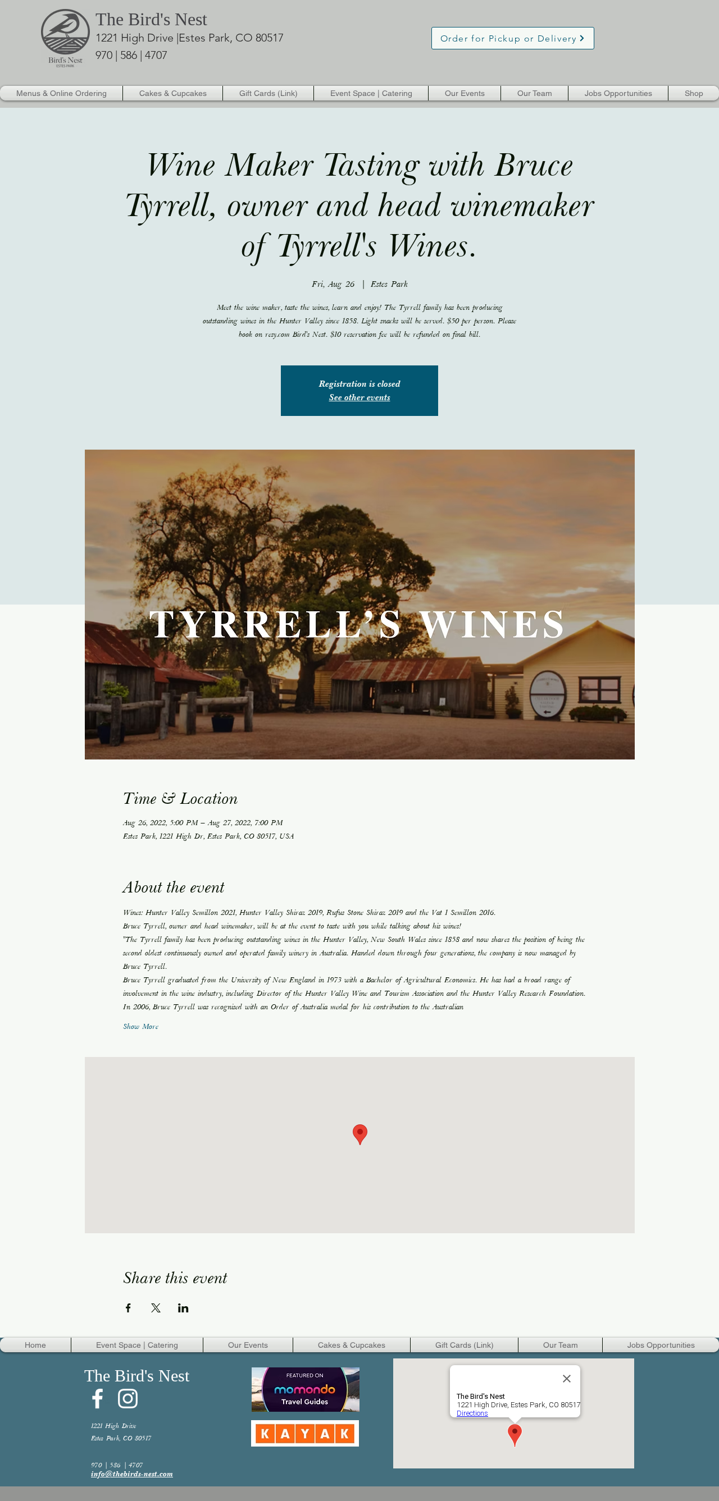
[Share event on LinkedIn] (183, 1307)
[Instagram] (128, 1398)
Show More (140, 1027)
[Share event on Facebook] (128, 1307)
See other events (359, 397)
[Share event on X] (156, 1307)
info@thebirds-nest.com (132, 1474)
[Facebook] (97, 1398)
